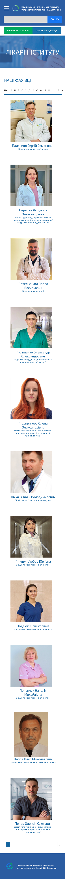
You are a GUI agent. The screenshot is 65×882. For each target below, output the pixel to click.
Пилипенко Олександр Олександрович (33, 354)
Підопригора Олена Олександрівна (33, 425)
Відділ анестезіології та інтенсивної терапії (33, 762)
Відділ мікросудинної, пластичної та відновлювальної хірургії (33, 360)
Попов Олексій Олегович (33, 823)
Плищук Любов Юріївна (33, 561)
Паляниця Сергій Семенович (33, 146)
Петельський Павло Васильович (33, 286)
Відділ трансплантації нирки (33, 149)
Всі (6, 90)
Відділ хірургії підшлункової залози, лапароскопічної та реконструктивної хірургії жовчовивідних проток (33, 220)
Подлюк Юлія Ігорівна (33, 626)
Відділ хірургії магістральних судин (33, 500)
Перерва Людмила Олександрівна (33, 212)
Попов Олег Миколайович (33, 759)
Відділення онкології (33, 291)
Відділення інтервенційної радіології (33, 629)
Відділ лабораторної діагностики (33, 564)
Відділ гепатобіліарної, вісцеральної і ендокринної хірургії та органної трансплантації (33, 433)
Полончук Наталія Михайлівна (33, 692)
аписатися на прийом (18, 30)
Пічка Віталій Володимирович (33, 497)
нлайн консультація (46, 30)
